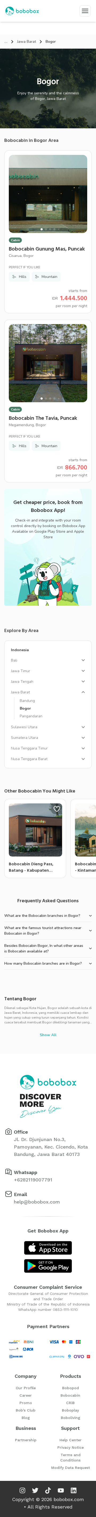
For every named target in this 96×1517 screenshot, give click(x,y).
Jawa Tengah (22, 681)
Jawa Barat (26, 41)
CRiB (70, 1403)
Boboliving (70, 1418)
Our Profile (26, 1388)
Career (25, 1395)
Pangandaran (31, 716)
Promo (25, 1403)
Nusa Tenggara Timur (29, 748)
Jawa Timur (20, 670)
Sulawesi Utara (24, 727)
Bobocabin (70, 1395)
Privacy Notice (70, 1447)
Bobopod (70, 1388)
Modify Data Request (70, 1467)
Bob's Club (25, 1410)
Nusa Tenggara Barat (29, 758)
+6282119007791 (33, 1180)
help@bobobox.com (37, 1202)
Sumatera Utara (24, 737)
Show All (48, 1034)
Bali (14, 660)
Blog (26, 1418)
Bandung (27, 700)
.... (5, 41)
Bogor (25, 708)
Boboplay (70, 1410)
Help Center (70, 1440)
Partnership (26, 1440)
